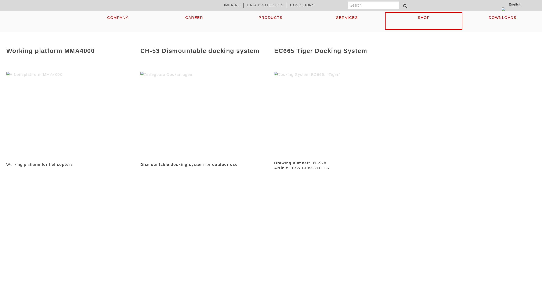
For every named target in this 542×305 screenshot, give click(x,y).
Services (347, 17)
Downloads (503, 17)
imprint (232, 5)
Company (118, 17)
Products (270, 17)
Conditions (302, 5)
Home (41, 17)
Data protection (265, 5)
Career (194, 17)
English (515, 4)
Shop (424, 17)
